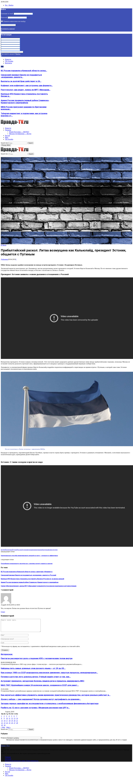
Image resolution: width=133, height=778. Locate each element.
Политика (8, 550)
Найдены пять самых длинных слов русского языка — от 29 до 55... (33, 668)
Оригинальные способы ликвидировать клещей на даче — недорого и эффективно (29, 555)
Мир (6, 137)
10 (7, 718)
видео (3, 550)
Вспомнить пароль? (8, 29)
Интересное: (7, 654)
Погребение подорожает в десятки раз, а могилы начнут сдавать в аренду (26, 563)
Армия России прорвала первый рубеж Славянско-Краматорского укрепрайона (25, 101)
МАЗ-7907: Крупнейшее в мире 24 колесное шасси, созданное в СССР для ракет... (40, 685)
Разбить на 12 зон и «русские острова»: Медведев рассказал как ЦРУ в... (35, 708)
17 (7, 721)
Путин (14, 550)
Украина (8, 130)
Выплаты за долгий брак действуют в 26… (21, 81)
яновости (51, 550)
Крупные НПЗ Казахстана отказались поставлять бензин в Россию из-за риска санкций (32, 579)
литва (38, 550)
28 (17, 723)
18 (9, 721)
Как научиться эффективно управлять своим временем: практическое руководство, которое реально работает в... (55, 695)
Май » (8, 727)
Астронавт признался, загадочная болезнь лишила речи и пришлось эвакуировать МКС (42, 681)
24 (7, 723)
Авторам (8, 759)
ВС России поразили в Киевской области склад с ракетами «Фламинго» (27, 571)
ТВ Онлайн (9, 61)
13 (14, 718)
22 (2, 723)
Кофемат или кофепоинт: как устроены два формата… (27, 85)
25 (9, 723)
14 (17, 718)
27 (14, 723)
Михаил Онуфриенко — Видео (20, 134)
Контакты (8, 63)
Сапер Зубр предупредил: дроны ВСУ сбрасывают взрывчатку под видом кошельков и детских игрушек (38, 586)
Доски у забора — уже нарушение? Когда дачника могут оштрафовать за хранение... (41, 699)
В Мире (3, 245)
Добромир (4, 259)
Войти (18, 54)
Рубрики (4, 738)
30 (4, 725)
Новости (8, 59)
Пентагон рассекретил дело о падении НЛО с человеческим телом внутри (36, 658)
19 (12, 721)
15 (2, 721)
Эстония (25, 550)
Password (4, 17)
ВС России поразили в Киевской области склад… (24, 71)
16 (4, 721)
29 (2, 725)
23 (4, 723)
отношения (32, 550)
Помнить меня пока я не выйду (14, 21)
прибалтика (44, 550)
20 (14, 721)
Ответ (3, 612)
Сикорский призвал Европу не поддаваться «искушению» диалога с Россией (28, 575)
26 (12, 723)
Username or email (7, 13)
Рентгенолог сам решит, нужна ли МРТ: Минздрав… (25, 90)
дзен (56, 550)
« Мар (3, 727)
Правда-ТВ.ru (5, 745)
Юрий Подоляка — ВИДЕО (19, 132)
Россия (7, 135)
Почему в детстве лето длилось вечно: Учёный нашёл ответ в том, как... (36, 677)
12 (12, 718)
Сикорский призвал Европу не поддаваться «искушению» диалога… (21, 76)
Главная (8, 757)
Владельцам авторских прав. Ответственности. (22, 761)
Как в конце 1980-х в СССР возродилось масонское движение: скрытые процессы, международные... (49, 672)
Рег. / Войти (9, 5)
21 (17, 721)
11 (9, 718)
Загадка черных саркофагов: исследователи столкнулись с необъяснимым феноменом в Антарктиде (50, 703)
